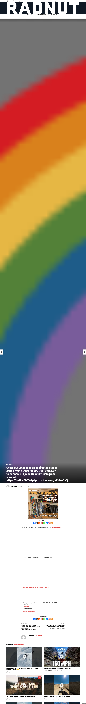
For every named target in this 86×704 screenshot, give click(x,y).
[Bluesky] (47, 523)
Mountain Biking (31, 14)
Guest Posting (53, 1)
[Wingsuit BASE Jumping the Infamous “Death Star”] (62, 657)
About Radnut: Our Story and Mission (72, 1)
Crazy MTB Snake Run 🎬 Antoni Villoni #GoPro (57, 697)
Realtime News (19, 644)
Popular (16, 1)
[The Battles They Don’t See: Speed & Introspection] (24, 685)
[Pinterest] (42, 523)
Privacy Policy (62, 1)
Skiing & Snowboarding (43, 14)
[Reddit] (39, 523)
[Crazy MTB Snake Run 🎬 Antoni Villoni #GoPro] (62, 685)
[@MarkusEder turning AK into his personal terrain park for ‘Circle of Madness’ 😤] (24, 657)
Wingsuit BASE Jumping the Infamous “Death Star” (58, 668)
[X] (37, 523)
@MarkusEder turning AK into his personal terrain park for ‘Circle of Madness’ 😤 (22, 669)
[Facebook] (34, 523)
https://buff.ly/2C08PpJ (28, 587)
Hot (21, 1)
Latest (10, 1)
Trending (27, 1)
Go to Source (25, 606)
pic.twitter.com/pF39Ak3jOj (42, 587)
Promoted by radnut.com (28, 611)
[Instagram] (49, 523)
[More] (51, 523)
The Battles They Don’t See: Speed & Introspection (20, 697)
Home (58, 1)
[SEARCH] (79, 15)
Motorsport (54, 14)
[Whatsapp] (44, 523)
